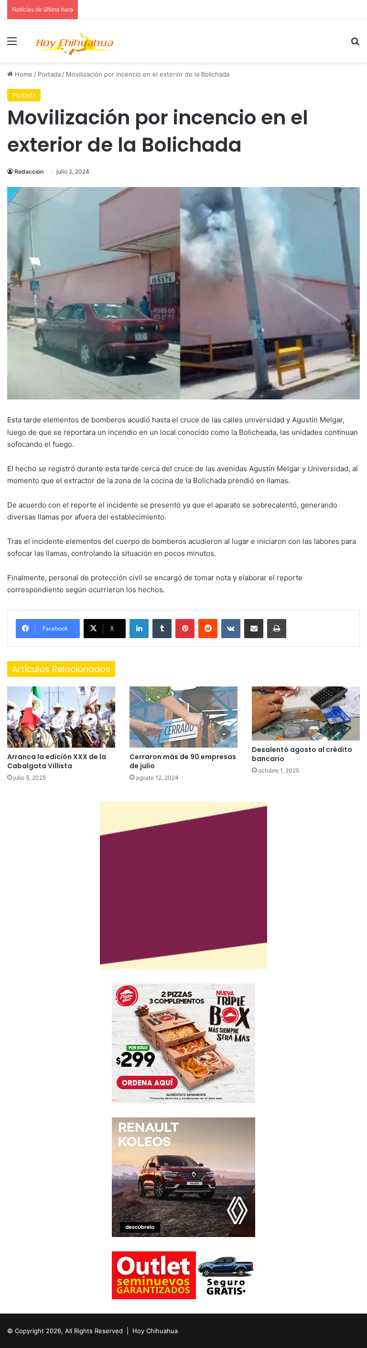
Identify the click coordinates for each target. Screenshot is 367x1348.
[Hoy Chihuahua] (74, 40)
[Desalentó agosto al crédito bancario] (306, 713)
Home (22, 74)
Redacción (28, 171)
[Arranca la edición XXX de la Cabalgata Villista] (61, 716)
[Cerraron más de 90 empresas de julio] (183, 716)
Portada (49, 74)
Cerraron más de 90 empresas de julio (183, 761)
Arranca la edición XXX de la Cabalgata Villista (56, 761)
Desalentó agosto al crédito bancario (302, 754)
